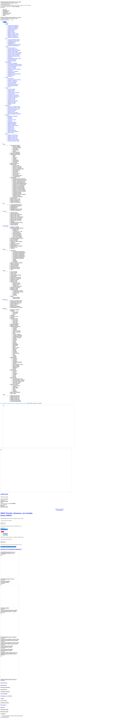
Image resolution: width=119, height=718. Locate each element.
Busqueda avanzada (4, 711)
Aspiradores (10, 70)
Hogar (6, 77)
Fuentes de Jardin (11, 98)
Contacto (2, 698)
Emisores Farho (11, 30)
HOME (6, 23)
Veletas (9, 104)
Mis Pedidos (5, 11)
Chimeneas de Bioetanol (13, 27)
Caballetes (10, 118)
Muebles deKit (11, 126)
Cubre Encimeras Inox (12, 49)
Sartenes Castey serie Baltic (13, 55)
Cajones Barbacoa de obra (13, 109)
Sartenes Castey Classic (13, 51)
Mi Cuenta (2, 707)
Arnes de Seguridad (12, 66)
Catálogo (5, 403)
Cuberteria (10, 57)
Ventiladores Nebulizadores (13, 45)
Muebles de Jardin (11, 103)
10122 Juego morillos (4, 582)
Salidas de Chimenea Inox (13, 37)
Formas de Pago (3, 689)
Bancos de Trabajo (12, 67)
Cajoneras (10, 120)
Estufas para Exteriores (13, 36)
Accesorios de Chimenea (13, 25)
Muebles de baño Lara (12, 137)
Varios (9, 86)
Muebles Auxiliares (12, 124)
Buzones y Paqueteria (12, 80)
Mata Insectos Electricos (13, 84)
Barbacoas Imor (11, 111)
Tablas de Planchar (12, 60)
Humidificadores (11, 43)
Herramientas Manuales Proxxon (15, 65)
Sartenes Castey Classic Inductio (15, 52)
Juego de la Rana (11, 89)
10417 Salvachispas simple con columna (8, 611)
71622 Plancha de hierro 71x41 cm (7, 553)
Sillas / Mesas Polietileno (13, 131)
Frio (6, 38)
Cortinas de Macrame (12, 82)
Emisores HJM (11, 31)
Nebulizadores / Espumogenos (14, 73)
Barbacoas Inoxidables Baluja (14, 106)
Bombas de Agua (11, 75)
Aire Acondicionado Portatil (14, 39)
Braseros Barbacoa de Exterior (14, 113)
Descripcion (5, 533)
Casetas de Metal (11, 90)
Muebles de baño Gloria (13, 136)
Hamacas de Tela (11, 99)
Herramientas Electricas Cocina (14, 58)
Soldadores (10, 76)
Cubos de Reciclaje (12, 83)
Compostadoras (11, 93)
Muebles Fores (11, 127)
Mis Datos (5, 9)
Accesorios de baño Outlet (13, 140)
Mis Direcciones (6, 10)
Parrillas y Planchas (12, 110)
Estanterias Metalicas (12, 123)
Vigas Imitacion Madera (13, 85)
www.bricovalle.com (4, 716)
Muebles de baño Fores (13, 135)
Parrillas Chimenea (23, 403)
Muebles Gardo (11, 129)
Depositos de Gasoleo (12, 97)
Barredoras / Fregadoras (13, 71)
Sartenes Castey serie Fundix (14, 50)
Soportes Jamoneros (12, 59)
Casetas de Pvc (11, 91)
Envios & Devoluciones (5, 687)
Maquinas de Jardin (12, 102)
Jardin (6, 87)
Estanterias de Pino (12, 122)
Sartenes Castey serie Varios (14, 56)
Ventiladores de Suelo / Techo (14, 44)
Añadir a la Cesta (4, 529)
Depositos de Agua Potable (13, 96)
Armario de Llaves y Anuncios (14, 79)
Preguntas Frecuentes (4, 702)
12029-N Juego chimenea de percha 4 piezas (9, 640)
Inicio (1, 403)
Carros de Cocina (11, 47)
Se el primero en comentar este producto (8, 546)
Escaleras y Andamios (12, 63)
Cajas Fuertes (11, 78)
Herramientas (8, 62)
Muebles (7, 115)
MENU (5, 22)
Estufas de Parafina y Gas (13, 34)
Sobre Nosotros (3, 685)
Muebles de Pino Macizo (13, 125)
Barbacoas (7, 105)
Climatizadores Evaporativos (14, 40)
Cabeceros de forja (12, 119)
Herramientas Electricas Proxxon (15, 64)
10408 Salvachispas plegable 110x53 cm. (8, 653)
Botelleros (10, 117)
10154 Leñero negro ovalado (6, 647)
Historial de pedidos (4, 709)
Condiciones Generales (5, 691)
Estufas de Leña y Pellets (13, 33)
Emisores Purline (11, 32)
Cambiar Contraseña (7, 13)
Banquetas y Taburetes (12, 116)
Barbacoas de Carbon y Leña (14, 107)
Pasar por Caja (6, 14)
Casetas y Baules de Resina (13, 92)
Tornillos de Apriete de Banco (14, 69)
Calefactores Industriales (13, 26)
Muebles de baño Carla (13, 138)
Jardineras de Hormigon (13, 100)
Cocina (6, 46)
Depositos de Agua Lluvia (13, 95)
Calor (6, 24)
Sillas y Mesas (11, 132)
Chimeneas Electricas (12, 29)
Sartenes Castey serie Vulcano (14, 53)
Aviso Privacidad (3, 693)
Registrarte (17, 6)
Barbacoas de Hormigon (13, 112)
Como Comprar (3, 700)
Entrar (13, 6)
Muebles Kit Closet (12, 130)
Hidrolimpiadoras (11, 72)
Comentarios (5, 534)
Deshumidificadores (12, 42)
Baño (6, 133)
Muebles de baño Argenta (13, 139)
